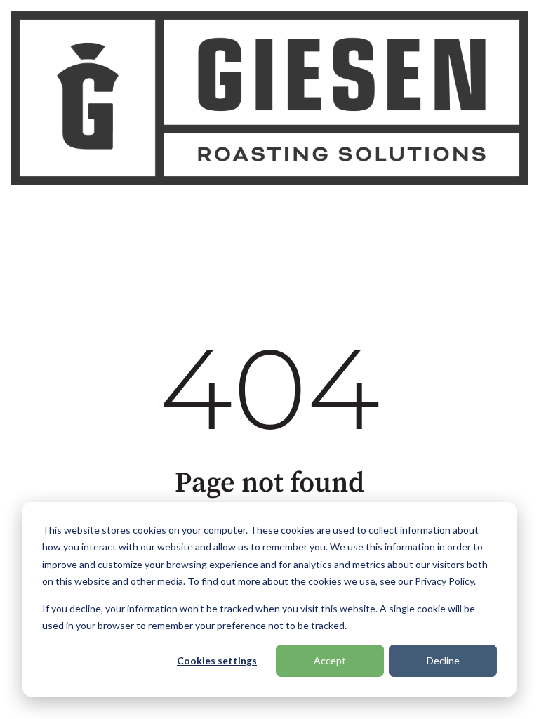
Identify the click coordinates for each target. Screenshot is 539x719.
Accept (330, 660)
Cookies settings (217, 660)
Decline (443, 660)
